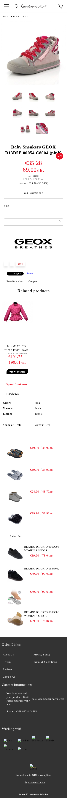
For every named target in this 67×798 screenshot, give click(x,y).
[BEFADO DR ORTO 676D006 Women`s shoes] (15, 619)
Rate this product (15, 281)
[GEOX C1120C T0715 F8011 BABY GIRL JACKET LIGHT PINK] (17, 322)
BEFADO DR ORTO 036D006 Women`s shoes (41, 548)
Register (7, 669)
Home (5, 17)
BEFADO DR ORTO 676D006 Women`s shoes (41, 614)
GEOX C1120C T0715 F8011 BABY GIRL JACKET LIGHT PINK (17, 349)
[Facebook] (7, 719)
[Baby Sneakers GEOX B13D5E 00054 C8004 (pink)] (33, 84)
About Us (8, 654)
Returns (7, 662)
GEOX (26, 17)
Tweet (30, 273)
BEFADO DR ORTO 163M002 (41, 568)
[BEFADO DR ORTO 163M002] (15, 575)
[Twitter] (15, 719)
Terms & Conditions (45, 662)
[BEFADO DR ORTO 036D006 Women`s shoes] (15, 553)
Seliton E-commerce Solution (33, 794)
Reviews (12, 394)
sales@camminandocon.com (48, 699)
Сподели (16, 273)
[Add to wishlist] (60, 232)
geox (20, 263)
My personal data (35, 782)
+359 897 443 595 (26, 711)
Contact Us (9, 676)
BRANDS (15, 17)
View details (17, 371)
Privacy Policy (42, 654)
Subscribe (15, 536)
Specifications (17, 384)
